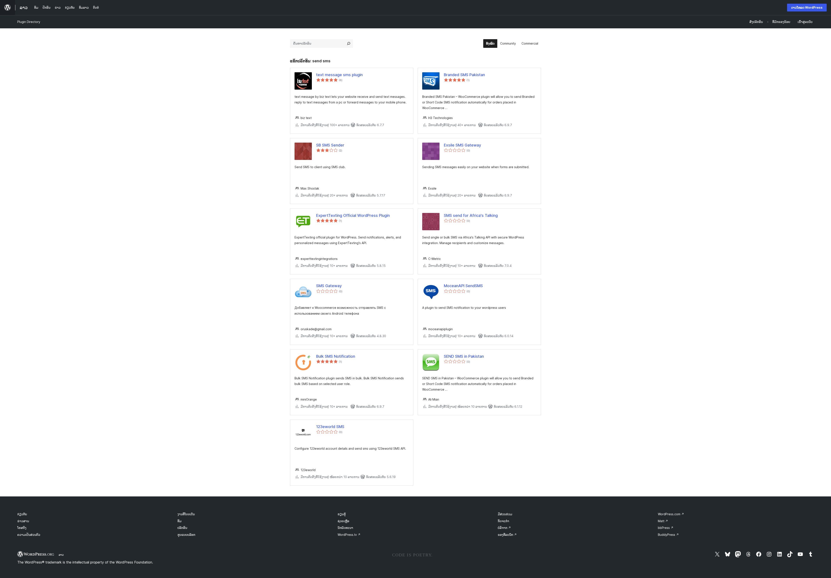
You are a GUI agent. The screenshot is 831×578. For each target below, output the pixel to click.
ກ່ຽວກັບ (22, 514)
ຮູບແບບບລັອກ (186, 534)
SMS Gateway (329, 285)
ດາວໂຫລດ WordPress (807, 7)
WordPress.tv (349, 534)
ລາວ (61, 554)
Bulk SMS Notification (335, 356)
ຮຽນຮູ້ (342, 514)
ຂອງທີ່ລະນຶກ (507, 534)
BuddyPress (668, 534)
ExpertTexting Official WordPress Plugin (353, 215)
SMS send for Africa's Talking (471, 215)
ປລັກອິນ (182, 528)
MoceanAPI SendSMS (463, 285)
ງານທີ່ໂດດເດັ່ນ (186, 514)
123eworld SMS (330, 426)
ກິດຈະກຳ (503, 521)
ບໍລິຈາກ (504, 528)
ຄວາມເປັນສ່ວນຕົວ (28, 534)
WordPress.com (671, 514)
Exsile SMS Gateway (462, 145)
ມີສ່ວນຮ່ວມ (505, 514)
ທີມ (179, 521)
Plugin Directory (28, 22)
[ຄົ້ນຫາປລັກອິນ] (348, 43)
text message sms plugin (339, 74)
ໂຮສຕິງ (21, 528)
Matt (663, 521)
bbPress (665, 528)
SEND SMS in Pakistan (464, 356)
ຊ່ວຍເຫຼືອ (343, 521)
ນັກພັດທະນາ (345, 528)
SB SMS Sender (330, 145)
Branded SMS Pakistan (464, 74)
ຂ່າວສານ (23, 521)
